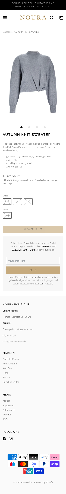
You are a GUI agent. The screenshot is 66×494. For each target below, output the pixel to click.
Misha (5, 373)
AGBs (5, 419)
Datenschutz (9, 410)
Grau (7, 215)
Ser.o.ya (6, 377)
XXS (7, 201)
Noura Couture (10, 364)
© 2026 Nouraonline (22, 482)
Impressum (8, 405)
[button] (33, 81)
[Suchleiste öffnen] (51, 17)
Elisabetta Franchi (11, 359)
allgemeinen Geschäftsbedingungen (36, 280)
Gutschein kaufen (11, 382)
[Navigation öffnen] (5, 17)
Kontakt (6, 401)
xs (18, 201)
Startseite (7, 32)
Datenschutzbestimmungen (26, 284)
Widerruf (7, 415)
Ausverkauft (33, 229)
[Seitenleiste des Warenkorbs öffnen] (61, 17)
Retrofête (7, 368)
